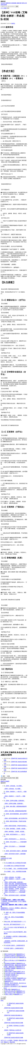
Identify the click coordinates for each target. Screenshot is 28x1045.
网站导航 (12, 1042)
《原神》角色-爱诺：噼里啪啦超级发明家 (15, 883)
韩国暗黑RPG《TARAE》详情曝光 (10, 908)
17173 (2, 8)
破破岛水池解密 (5, 781)
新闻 (8, 776)
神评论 (13, 23)
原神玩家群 (4, 4)
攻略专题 (18, 3)
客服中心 (6, 1042)
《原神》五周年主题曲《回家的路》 (14, 882)
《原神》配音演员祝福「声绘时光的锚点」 (15, 887)
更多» (2, 1000)
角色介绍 (24, 3)
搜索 (17, 6)
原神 (5, 8)
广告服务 (15, 1040)
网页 (4, 776)
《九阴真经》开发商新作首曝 (9, 901)
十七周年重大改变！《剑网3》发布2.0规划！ (13, 899)
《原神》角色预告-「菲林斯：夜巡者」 (14, 888)
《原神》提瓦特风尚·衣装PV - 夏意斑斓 (14, 895)
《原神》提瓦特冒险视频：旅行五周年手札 (15, 885)
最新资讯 (8, 3)
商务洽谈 (21, 1040)
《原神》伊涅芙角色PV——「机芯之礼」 (15, 890)
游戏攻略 (13, 3)
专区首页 (3, 3)
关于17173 (3, 1040)
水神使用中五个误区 (6, 858)
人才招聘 (9, 1040)
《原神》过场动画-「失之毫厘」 (13, 877)
